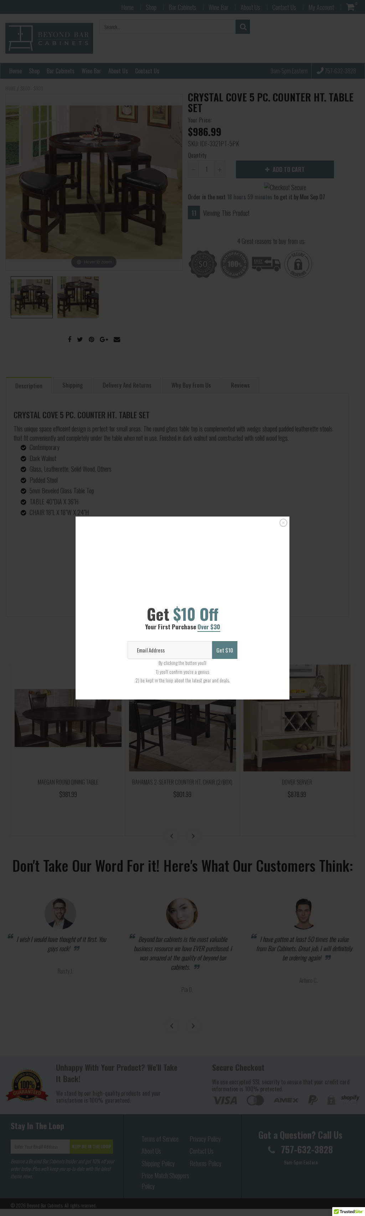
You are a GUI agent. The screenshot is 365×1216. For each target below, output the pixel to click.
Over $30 (208, 605)
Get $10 (224, 678)
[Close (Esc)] (283, 495)
